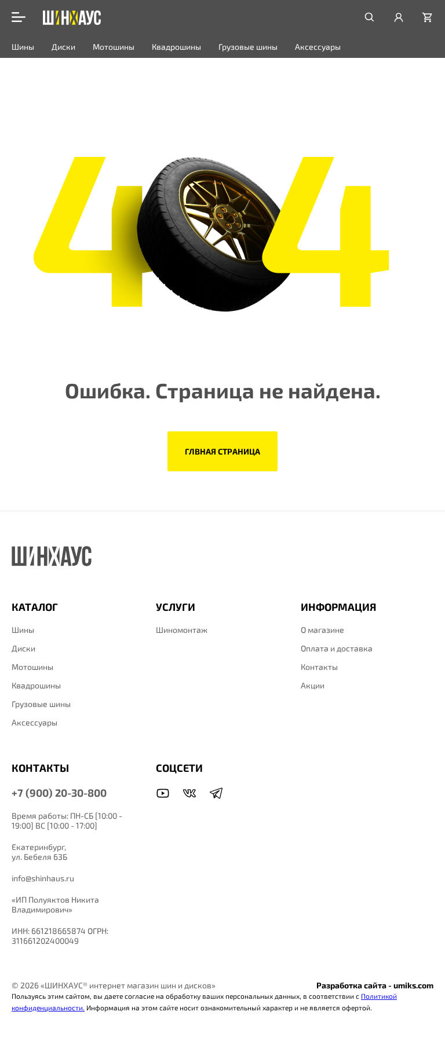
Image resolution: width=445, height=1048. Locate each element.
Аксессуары (318, 47)
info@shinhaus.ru (43, 878)
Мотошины (113, 47)
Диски (63, 47)
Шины (23, 47)
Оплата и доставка (337, 648)
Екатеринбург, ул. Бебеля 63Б (39, 852)
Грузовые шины (248, 47)
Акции (312, 685)
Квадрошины (176, 47)
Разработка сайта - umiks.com (374, 985)
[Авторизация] (398, 17)
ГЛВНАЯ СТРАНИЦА (222, 451)
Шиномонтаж (181, 630)
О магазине (322, 630)
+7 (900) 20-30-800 (59, 792)
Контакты (319, 667)
